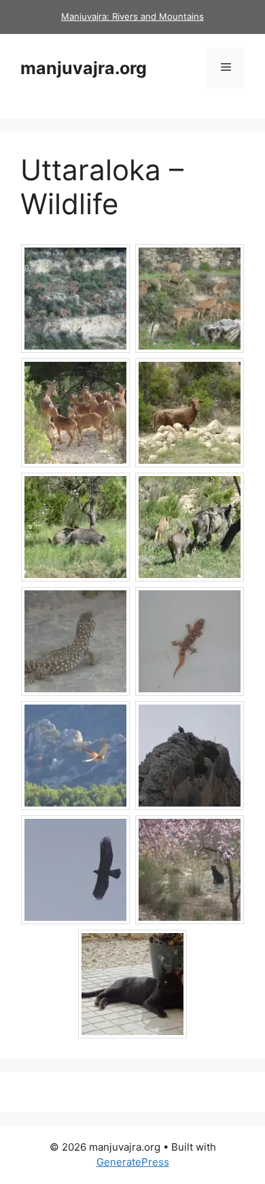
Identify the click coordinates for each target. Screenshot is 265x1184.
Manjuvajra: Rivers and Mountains (132, 16)
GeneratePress (132, 1161)
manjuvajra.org (83, 68)
